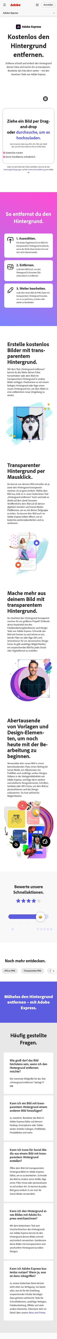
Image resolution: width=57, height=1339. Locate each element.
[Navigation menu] (4, 5)
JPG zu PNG (10, 970)
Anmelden (48, 5)
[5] (44, 929)
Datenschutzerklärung (36, 170)
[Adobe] (15, 5)
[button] (37, 4)
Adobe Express (10, 12)
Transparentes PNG (32, 970)
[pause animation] (45, 98)
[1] (13, 929)
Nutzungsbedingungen (13, 170)
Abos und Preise (37, 1312)
